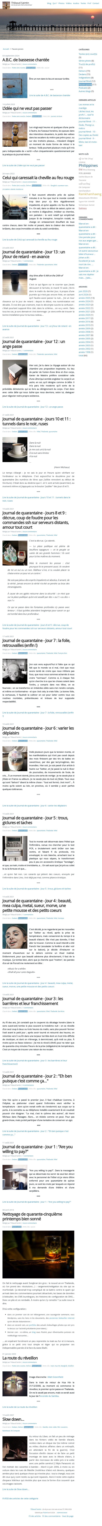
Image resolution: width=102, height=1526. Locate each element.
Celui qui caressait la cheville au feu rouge (38, 177)
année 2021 (84, 311)
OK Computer (15, 1431)
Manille (45, 1427)
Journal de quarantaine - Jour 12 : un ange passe (33, 344)
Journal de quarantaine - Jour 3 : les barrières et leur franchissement (32, 1001)
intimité (91, 201)
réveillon (71, 1366)
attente (12, 189)
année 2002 (84, 348)
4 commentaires (28, 1085)
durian (92, 205)
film (58, 1427)
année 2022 (84, 308)
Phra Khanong (89, 170)
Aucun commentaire (30, 64)
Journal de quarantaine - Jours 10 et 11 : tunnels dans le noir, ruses (36, 421)
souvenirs (64, 1427)
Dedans (28, 116)
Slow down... (13, 1419)
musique (61, 918)
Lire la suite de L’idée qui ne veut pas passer (23, 165)
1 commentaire (28, 261)
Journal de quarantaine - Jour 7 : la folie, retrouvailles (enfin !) (36, 643)
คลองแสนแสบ (84, 198)
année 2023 (84, 304)
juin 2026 (83, 291)
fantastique (83, 205)
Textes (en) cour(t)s (18, 68)
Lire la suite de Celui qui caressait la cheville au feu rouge (29, 239)
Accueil (6, 49)
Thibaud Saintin (20, 2)
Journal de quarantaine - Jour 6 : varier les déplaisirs (38, 730)
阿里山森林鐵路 (85, 173)
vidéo (55, 1427)
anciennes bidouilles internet (61, 1318)
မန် (80, 158)
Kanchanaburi (85, 191)
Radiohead (6, 1431)
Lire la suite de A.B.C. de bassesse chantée (49, 95)
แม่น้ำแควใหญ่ (84, 184)
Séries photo (85, 60)
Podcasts (83, 87)
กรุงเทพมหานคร (62, 185)
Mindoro (93, 198)
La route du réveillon (20, 1358)
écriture (59, 116)
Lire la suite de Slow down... (15, 1489)
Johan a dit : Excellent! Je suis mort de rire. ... (87, 261)
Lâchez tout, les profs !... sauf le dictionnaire (86, 115)
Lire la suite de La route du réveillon (19, 1407)
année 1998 (84, 352)
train (52, 1366)
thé (80, 169)
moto (50, 1427)
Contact (96, 3)
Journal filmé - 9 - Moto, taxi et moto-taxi (88, 142)
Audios (76, 3)
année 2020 (84, 314)
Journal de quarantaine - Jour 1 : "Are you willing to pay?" (37, 1149)
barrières (61, 1011)
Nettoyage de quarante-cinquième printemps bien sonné (32, 1216)
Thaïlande (40, 265)
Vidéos (69, 3)
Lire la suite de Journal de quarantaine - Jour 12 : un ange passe (32, 406)
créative (82, 162)
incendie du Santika (49, 1396)
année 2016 (84, 321)
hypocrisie (83, 201)
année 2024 (84, 301)
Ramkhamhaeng (90, 194)
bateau (83, 208)
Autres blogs (85, 91)
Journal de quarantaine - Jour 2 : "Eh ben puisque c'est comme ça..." (37, 1078)
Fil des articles (35, 1516)
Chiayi (90, 158)
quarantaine (49, 265)
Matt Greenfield (55, 1377)
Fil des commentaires (51, 1516)
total (81, 355)
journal (53, 116)
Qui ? (55, 3)
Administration (62, 1513)
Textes (83, 3)
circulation (6, 189)
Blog (49, 3)
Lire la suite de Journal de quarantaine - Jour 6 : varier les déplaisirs (34, 805)
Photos (61, 3)
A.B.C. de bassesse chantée (25, 59)
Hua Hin (57, 1366)
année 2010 (84, 325)
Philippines (88, 165)
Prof (89, 3)
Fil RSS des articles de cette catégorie (20, 1498)
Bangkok (54, 185)
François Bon (62, 653)
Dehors (28, 185)
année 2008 (84, 331)
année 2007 (84, 335)
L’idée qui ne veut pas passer (27, 108)
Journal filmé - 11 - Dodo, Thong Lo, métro (87, 125)
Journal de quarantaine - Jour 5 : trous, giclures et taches (35, 820)
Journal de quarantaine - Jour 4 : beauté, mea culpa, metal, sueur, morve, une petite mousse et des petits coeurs (36, 905)
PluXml (45, 1513)
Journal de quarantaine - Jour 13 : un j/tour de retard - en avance (33, 254)
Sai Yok (84, 158)
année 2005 (84, 338)
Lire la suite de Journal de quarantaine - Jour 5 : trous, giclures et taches (36, 888)
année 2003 (84, 345)
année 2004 (84, 342)
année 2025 (84, 298)
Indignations (85, 77)
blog (34, 1332)
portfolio (32, 1325)
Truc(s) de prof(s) (87, 64)
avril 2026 (83, 294)
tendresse (19, 189)
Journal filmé (85, 81)
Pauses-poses (31, 68)
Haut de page (67, 1516)
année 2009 (84, 328)
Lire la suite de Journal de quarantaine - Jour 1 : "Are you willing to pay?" (36, 1201)
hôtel (55, 265)
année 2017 (84, 318)
